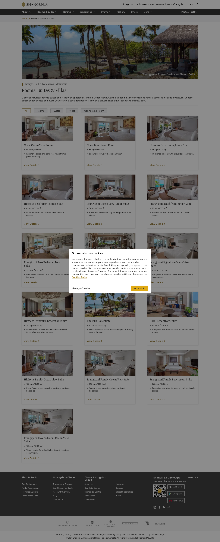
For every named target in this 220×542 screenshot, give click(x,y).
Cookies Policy (79, 277)
